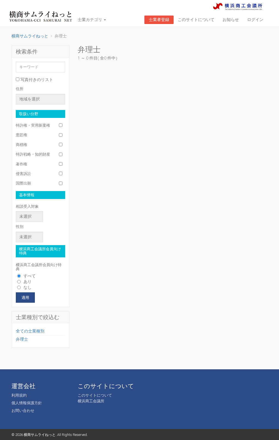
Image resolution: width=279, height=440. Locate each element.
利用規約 (19, 395)
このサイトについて (196, 19)
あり (27, 282)
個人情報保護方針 (26, 403)
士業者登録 (159, 19)
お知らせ (231, 19)
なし (27, 287)
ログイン (255, 19)
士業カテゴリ (90, 19)
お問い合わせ (22, 410)
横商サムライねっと (40, 435)
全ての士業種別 (30, 331)
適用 (25, 297)
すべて (29, 276)
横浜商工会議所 (91, 401)
